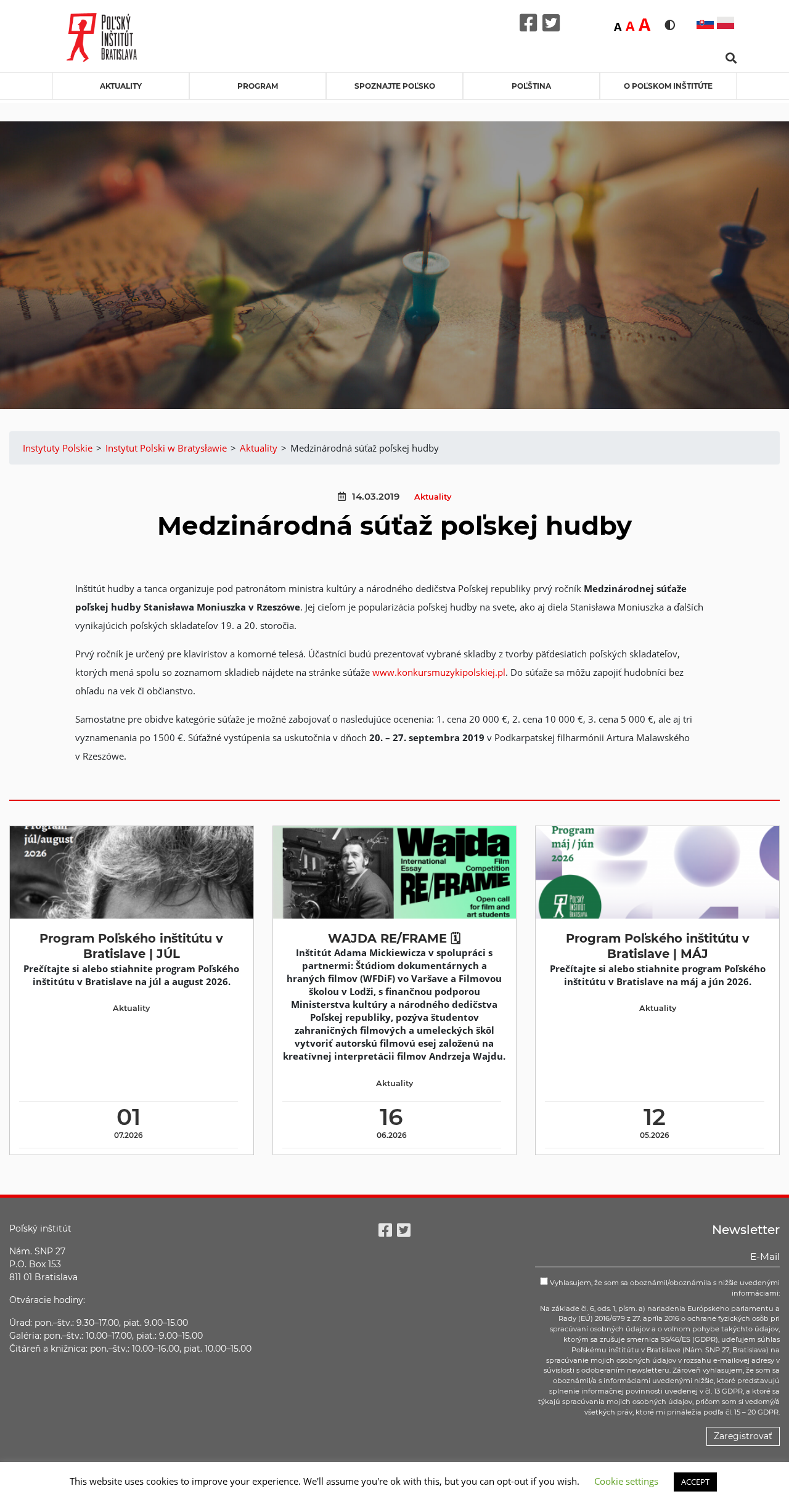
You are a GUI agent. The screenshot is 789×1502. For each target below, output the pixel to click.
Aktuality (121, 86)
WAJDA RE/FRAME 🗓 (394, 938)
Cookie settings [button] (626, 1481)
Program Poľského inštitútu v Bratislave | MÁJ (658, 946)
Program (257, 86)
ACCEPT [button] (695, 1481)
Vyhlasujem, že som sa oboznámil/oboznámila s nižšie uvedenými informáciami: (664, 1287)
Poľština (531, 86)
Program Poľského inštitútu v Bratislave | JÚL (131, 946)
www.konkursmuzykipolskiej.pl (438, 672)
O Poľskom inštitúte (668, 86)
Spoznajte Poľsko (394, 86)
